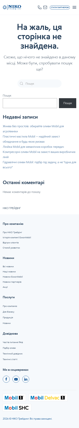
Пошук (7, 95)
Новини (7, 323)
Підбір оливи (9, 348)
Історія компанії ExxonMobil (17, 237)
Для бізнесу (8, 311)
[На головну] (12, 7)
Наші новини (9, 271)
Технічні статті (10, 359)
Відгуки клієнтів (11, 242)
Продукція (8, 317)
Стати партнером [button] (60, 7)
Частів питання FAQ (13, 342)
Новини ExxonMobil (13, 276)
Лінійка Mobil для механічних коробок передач (33, 146)
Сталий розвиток (11, 247)
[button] (40, 7)
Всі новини (8, 266)
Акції (5, 287)
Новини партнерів (12, 281)
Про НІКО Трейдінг (12, 232)
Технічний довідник (13, 353)
